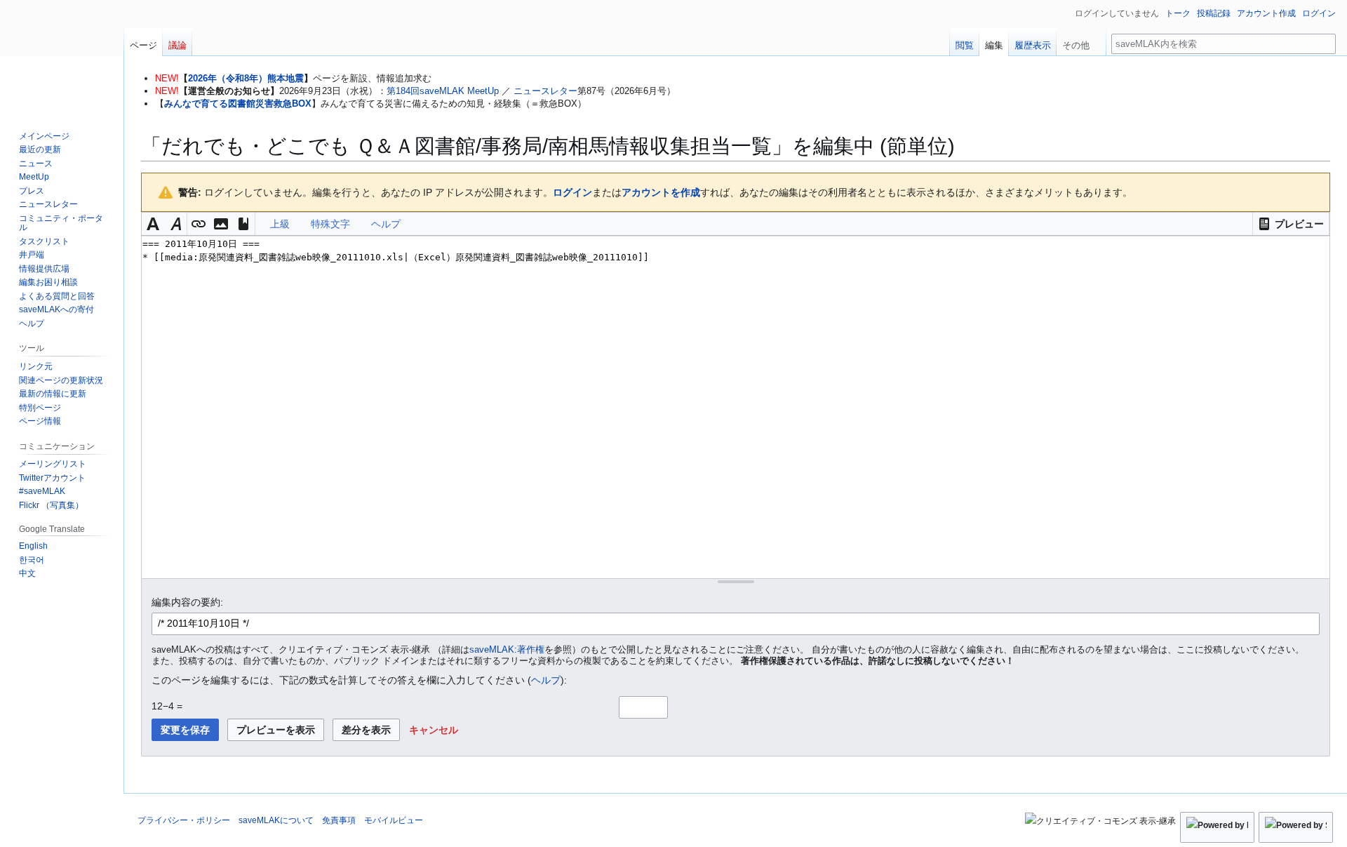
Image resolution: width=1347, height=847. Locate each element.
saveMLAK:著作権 (506, 650)
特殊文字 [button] (330, 223)
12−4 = (167, 706)
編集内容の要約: (187, 602)
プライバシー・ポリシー (184, 820)
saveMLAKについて (276, 820)
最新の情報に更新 (52, 394)
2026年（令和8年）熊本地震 (246, 78)
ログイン (572, 192)
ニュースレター (545, 91)
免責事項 (339, 820)
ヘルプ (546, 680)
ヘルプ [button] (386, 223)
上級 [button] (280, 223)
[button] (1291, 224)
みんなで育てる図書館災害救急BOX (237, 103)
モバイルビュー (393, 820)
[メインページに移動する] (62, 56)
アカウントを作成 (661, 192)
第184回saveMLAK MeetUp (443, 91)
